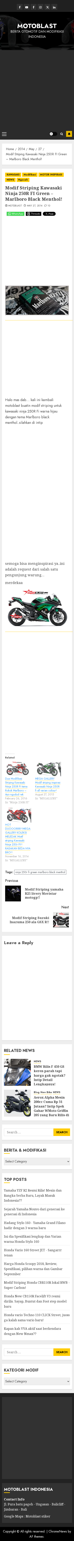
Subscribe (69, 134)
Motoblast (15, 205)
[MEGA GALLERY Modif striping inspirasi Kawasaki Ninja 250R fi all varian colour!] (48, 769)
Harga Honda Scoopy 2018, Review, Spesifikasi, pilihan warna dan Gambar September (33, 1269)
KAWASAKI (13, 174)
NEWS (10, 180)
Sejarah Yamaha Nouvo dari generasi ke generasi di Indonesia (34, 1211)
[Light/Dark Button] (53, 134)
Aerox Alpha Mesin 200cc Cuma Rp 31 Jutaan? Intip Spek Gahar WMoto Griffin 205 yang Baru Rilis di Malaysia (51, 1108)
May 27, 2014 (34, 205)
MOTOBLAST (37, 25)
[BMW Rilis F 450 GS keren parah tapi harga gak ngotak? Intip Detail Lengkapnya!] (17, 1072)
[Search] (61, 134)
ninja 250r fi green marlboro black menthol (40, 872)
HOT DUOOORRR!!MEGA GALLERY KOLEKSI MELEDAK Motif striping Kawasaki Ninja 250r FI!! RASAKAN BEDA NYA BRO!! (17, 838)
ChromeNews (58, 1531)
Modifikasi (30, 174)
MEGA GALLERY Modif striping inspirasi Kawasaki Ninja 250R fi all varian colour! (47, 784)
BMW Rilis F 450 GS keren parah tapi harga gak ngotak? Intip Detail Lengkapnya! (49, 1075)
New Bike (46, 1092)
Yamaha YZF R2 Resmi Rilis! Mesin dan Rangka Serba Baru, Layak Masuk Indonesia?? (33, 1195)
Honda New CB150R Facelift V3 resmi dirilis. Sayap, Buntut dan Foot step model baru (35, 1301)
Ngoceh (23, 180)
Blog (36, 1092)
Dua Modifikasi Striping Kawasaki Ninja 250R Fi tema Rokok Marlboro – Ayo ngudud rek (16, 786)
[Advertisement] (37, 89)
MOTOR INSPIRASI (51, 174)
